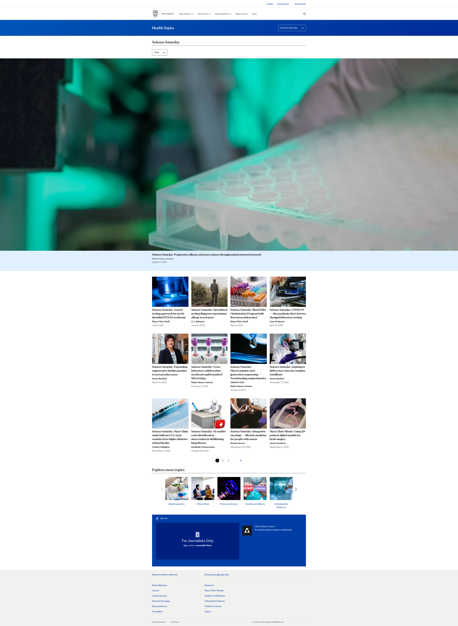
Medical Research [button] (222, 14)
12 (241, 460)
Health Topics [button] (203, 14)
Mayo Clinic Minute (214, 590)
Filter (157, 52)
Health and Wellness (215, 595)
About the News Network (164, 574)
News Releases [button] (185, 14)
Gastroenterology (161, 600)
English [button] (270, 4)
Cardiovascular (159, 595)
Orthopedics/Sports (215, 600)
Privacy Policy (174, 622)
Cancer (155, 590)
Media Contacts (241, 14)
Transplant (157, 611)
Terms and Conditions (158, 622)
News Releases (159, 585)
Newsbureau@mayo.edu (217, 574)
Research (209, 585)
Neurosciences (159, 606)
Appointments (300, 4)
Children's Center (213, 606)
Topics (208, 611)
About (254, 14)
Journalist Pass (283, 4)
